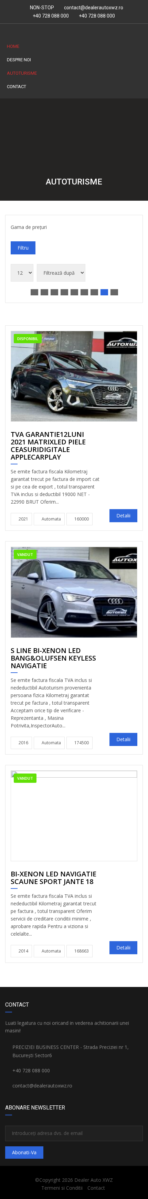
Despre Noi (19, 59)
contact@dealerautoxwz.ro (93, 7)
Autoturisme (22, 73)
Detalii (123, 515)
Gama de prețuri (29, 227)
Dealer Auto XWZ (93, 1180)
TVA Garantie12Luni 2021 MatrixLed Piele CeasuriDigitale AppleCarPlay (48, 446)
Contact (16, 86)
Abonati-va (24, 1152)
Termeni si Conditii (62, 1188)
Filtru (23, 247)
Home (13, 46)
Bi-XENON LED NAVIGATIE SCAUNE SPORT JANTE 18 (53, 878)
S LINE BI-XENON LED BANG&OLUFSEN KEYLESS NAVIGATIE (53, 658)
